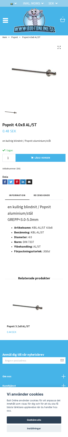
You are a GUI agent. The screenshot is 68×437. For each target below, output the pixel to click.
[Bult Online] (35, 20)
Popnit (14, 37)
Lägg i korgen (42, 157)
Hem (4, 37)
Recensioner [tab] (42, 195)
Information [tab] (17, 195)
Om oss (6, 376)
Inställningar (34, 428)
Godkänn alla (34, 420)
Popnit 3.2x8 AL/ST (18, 326)
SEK (52, 3)
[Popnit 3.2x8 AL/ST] (27, 307)
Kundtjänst (9, 385)
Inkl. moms (32, 3)
